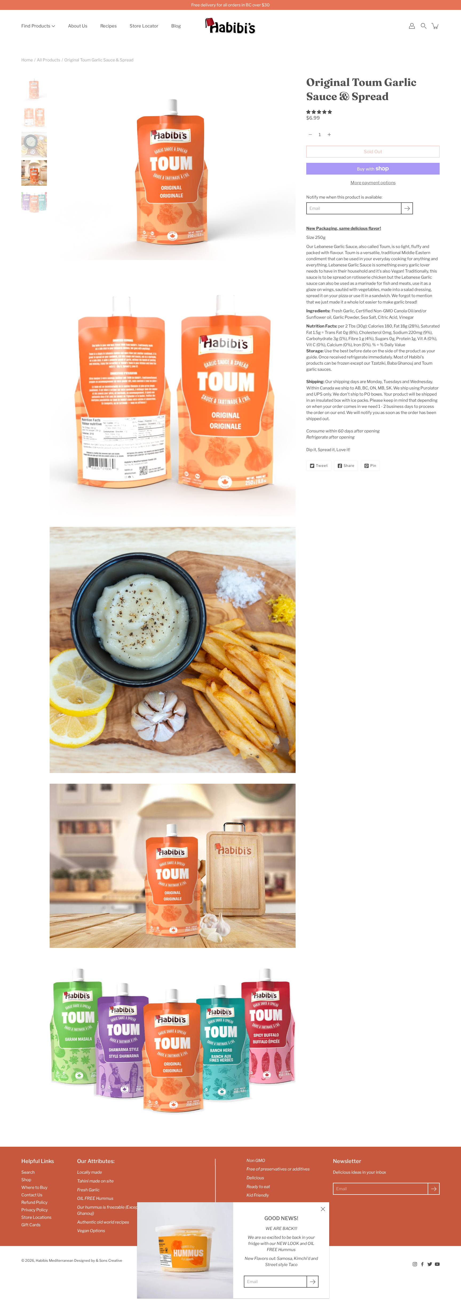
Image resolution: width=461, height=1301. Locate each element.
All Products (48, 59)
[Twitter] (429, 1264)
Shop (26, 1179)
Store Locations (36, 1217)
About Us (77, 26)
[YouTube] (437, 1264)
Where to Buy (34, 1187)
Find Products (35, 26)
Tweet (322, 465)
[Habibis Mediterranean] (230, 26)
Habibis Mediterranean (54, 1260)
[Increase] (329, 134)
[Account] (412, 26)
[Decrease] (310, 134)
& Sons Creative (109, 1260)
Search (28, 1172)
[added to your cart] (435, 26)
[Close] (322, 1208)
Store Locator (144, 26)
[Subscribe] (407, 208)
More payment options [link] (373, 182)
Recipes (108, 26)
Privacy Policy (34, 1209)
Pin (373, 465)
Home (27, 59)
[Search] (423, 26)
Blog (176, 26)
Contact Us (31, 1194)
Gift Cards (31, 1224)
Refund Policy (34, 1202)
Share (349, 465)
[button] (319, 112)
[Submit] (434, 1189)
